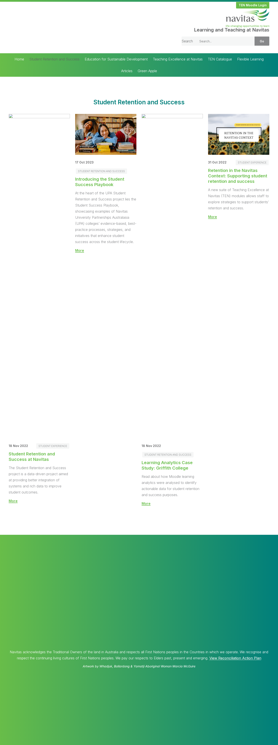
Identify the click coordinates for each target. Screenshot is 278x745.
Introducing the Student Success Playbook (99, 182)
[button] (252, 5)
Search (187, 41)
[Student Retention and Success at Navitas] (39, 117)
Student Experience (52, 446)
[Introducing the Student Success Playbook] (105, 153)
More (13, 501)
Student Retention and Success (101, 171)
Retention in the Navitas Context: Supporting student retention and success (237, 176)
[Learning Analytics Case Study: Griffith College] (172, 117)
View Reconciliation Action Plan (235, 658)
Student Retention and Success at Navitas (32, 456)
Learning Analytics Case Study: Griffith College (167, 465)
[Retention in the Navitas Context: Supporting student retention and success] (238, 153)
